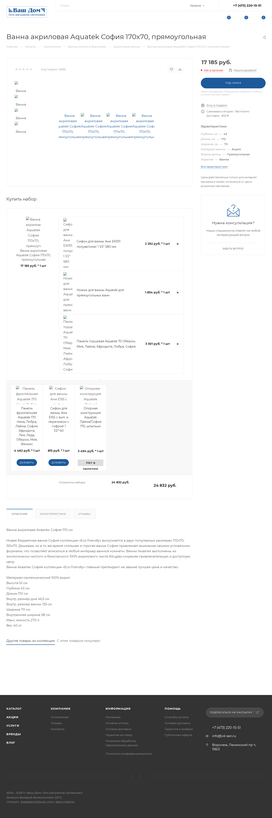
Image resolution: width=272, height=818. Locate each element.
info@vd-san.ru (224, 736)
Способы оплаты (176, 717)
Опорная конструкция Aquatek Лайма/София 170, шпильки (90, 417)
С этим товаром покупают (78, 641)
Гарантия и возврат (179, 729)
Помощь (173, 708)
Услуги (12, 725)
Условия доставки (118, 729)
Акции (12, 717)
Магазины (113, 717)
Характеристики (53, 513)
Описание (19, 513)
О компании (60, 717)
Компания (61, 708)
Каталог (14, 708)
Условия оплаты (117, 723)
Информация (118, 708)
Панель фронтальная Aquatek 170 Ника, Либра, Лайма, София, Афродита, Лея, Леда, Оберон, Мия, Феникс (27, 426)
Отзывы (84, 513)
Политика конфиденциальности (129, 753)
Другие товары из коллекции (30, 641)
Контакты (57, 729)
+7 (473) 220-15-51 (247, 5)
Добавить (27, 462)
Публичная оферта (178, 735)
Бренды (13, 734)
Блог (10, 742)
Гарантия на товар (119, 735)
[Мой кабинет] (212, 18)
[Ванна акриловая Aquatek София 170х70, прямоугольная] (68, 126)
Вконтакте (136, 776)
